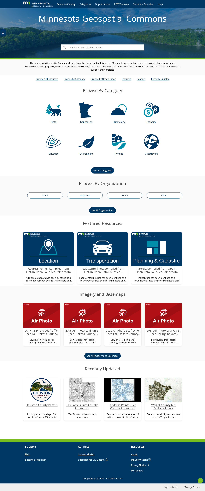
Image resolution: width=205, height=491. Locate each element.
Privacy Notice (138, 465)
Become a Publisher (143, 4)
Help (160, 4)
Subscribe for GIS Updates (92, 459)
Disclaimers (137, 470)
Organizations (102, 4)
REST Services (121, 4)
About (134, 454)
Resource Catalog (66, 4)
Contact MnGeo (86, 454)
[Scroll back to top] (200, 480)
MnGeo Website (139, 459)
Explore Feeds (171, 487)
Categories (85, 4)
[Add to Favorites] (3, 32)
